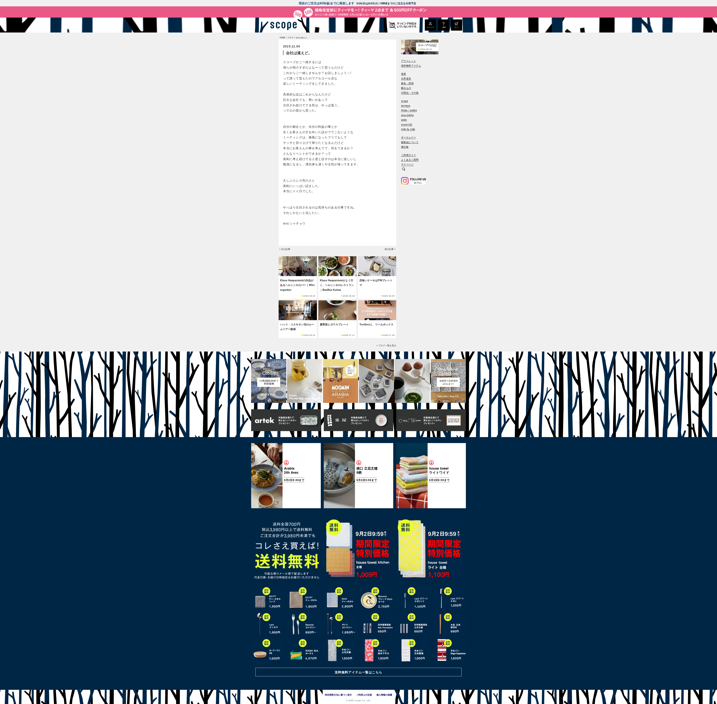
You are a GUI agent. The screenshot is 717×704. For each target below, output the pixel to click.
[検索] (403, 169)
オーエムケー (408, 137)
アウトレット (408, 61)
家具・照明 (407, 83)
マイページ (407, 164)
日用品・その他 (410, 92)
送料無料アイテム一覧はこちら (358, 672)
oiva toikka (407, 115)
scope (404, 101)
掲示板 (405, 146)
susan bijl (406, 124)
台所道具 (406, 78)
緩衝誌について (410, 142)
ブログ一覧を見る (387, 345)
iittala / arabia (409, 110)
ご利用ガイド (408, 155)
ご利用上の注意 (364, 694)
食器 (403, 73)
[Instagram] (405, 181)
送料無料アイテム (411, 65)
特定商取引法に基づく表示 (338, 694)
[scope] (282, 25)
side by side (408, 129)
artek (404, 119)
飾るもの (406, 88)
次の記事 (285, 249)
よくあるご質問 (410, 159)
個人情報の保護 (384, 694)
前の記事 (389, 249)
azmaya (405, 105)
